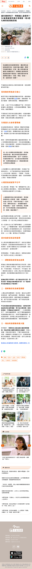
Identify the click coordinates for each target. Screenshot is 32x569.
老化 (3, 360)
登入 (24, 1)
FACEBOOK (11, 1)
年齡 (5, 131)
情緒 (10, 146)
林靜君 (8, 360)
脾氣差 (23, 357)
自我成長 (14, 11)
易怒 (18, 357)
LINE (18, 1)
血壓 (15, 98)
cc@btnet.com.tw (15, 541)
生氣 (14, 357)
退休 (9, 357)
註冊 (29, 1)
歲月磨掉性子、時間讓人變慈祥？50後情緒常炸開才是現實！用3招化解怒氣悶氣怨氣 (16, 11)
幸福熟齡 (3, 11)
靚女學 (9, 11)
